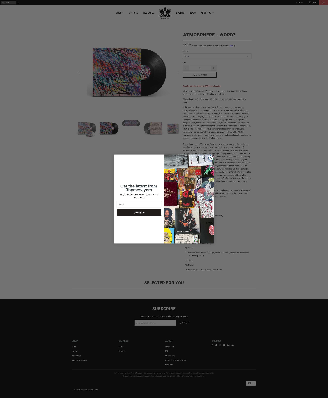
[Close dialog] (210, 158)
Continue (139, 212)
